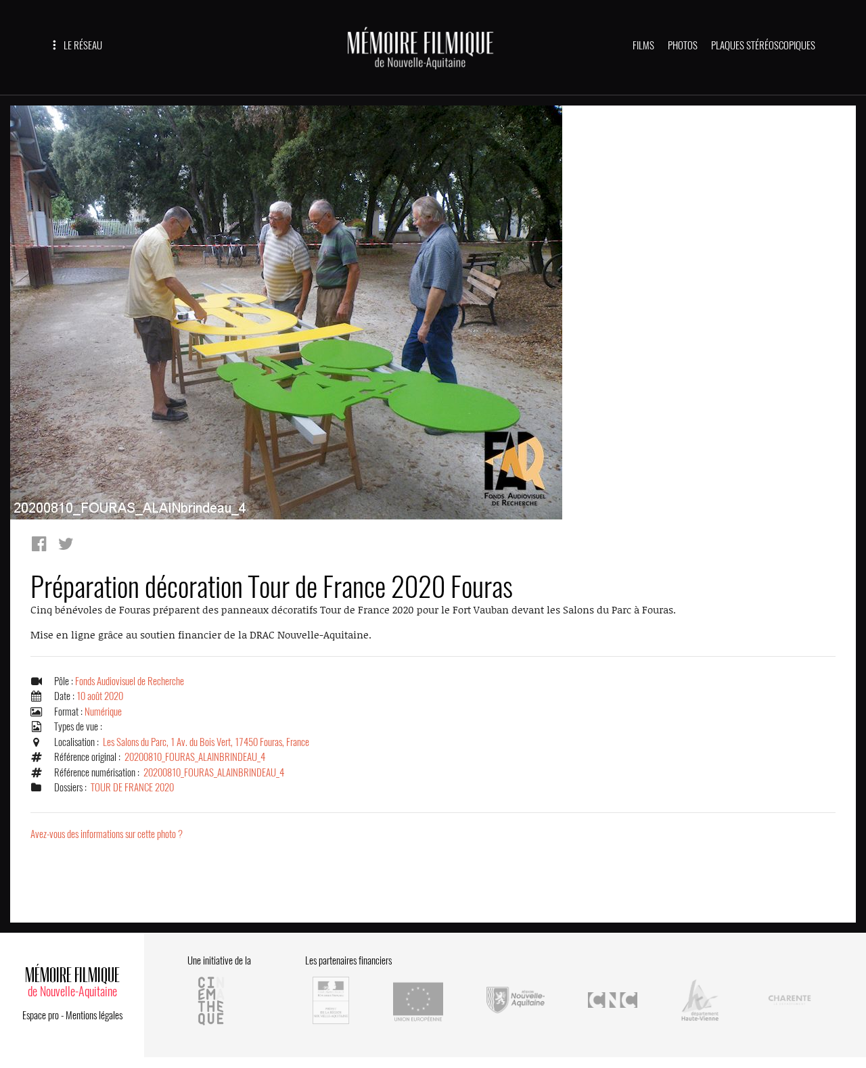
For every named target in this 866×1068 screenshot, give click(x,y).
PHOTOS (683, 45)
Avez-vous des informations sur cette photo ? (106, 834)
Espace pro (40, 1015)
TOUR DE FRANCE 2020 (132, 787)
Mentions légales (94, 1015)
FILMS (643, 45)
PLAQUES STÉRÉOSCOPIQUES (763, 45)
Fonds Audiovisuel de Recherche (129, 681)
